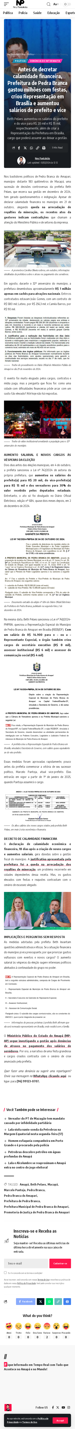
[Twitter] (57, 1407)
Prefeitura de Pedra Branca (22, 1201)
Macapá (53, 1184)
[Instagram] (68, 1407)
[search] (48, 4)
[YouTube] (63, 1407)
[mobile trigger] (7, 4)
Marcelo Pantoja (14, 1190)
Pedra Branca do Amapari (20, 1195)
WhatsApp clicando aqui (49, 1076)
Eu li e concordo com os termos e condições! (25, 1273)
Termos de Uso (29, 1422)
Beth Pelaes (38, 1184)
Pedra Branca (36, 1190)
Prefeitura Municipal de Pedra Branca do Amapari (36, 1206)
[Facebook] (53, 1407)
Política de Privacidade (26, 1283)
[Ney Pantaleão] (20, 4)
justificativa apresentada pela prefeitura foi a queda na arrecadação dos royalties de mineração (37, 864)
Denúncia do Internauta (45, 61)
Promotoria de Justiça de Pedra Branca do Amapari (37, 1212)
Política (20, 61)
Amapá (24, 1184)
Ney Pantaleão (42, 158)
